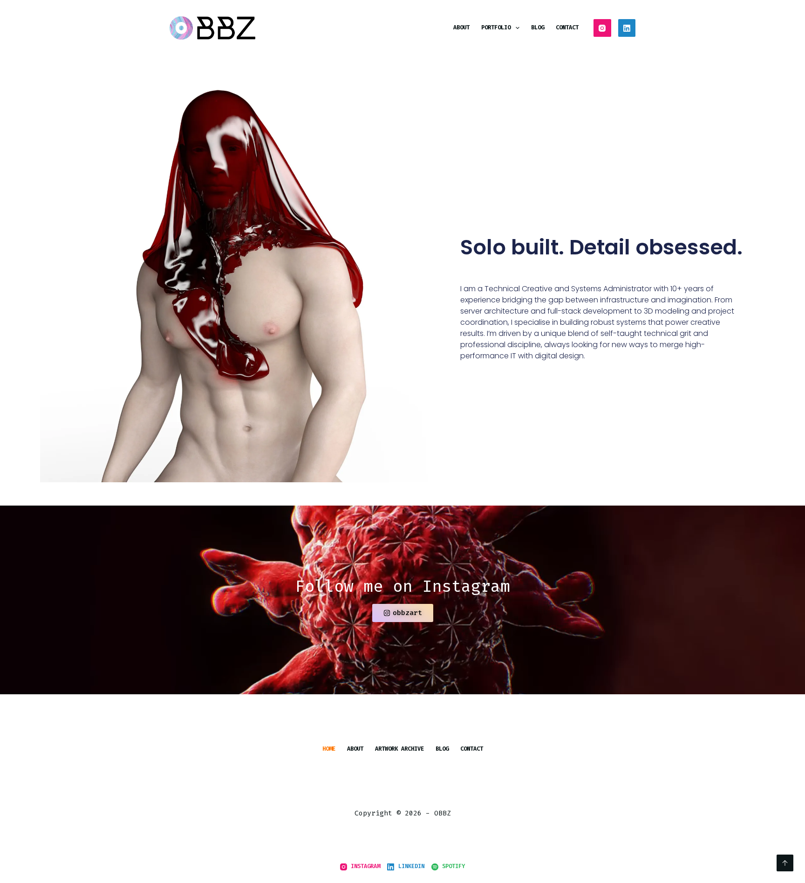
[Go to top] (785, 863)
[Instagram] (602, 28)
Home (328, 749)
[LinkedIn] (627, 28)
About (461, 27)
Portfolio (496, 27)
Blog (537, 27)
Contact (567, 27)
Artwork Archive (399, 749)
